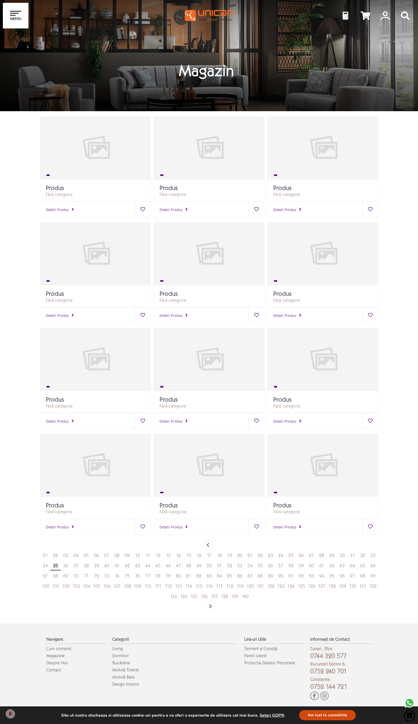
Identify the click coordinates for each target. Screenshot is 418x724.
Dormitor (120, 655)
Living (117, 648)
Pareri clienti (255, 655)
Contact (53, 670)
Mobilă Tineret (125, 670)
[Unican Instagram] (324, 696)
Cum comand (58, 648)
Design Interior (125, 684)
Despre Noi (57, 662)
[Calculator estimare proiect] (345, 16)
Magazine (55, 655)
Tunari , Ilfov (328, 652)
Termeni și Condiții (261, 648)
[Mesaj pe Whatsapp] (409, 707)
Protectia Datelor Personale (269, 662)
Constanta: (328, 683)
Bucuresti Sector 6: (328, 668)
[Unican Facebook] (314, 696)
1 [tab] (48, 175)
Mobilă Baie (123, 677)
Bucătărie (121, 662)
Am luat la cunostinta (327, 715)
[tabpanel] (95, 148)
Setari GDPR (272, 715)
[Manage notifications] (10, 713)
